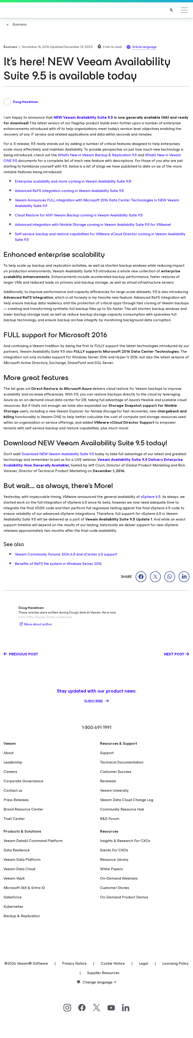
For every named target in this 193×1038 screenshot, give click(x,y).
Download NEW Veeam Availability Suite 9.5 (58, 454)
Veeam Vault (14, 878)
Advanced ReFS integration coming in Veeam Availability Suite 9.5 (69, 191)
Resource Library (114, 859)
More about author (38, 624)
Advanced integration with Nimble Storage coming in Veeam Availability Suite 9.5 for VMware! (93, 224)
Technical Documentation (121, 762)
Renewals (108, 781)
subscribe (94, 701)
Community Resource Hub (122, 809)
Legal (143, 963)
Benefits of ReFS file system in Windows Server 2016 (58, 563)
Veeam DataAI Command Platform (33, 841)
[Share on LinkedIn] (184, 576)
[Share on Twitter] (155, 576)
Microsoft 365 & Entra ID (24, 888)
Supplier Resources (103, 973)
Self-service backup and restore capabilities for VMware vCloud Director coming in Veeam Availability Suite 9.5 (100, 237)
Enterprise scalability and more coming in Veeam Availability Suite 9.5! (73, 181)
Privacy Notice (74, 963)
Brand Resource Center (23, 809)
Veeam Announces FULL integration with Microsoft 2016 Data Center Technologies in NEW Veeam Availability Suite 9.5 (97, 203)
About (9, 753)
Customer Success (115, 771)
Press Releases (16, 800)
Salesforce (13, 897)
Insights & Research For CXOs (125, 841)
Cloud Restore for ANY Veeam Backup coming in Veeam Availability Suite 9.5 (79, 215)
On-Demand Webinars (119, 878)
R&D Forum (109, 818)
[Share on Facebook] (141, 576)
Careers (10, 771)
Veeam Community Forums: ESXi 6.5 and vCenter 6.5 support (66, 554)
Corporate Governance (23, 781)
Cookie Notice (113, 963)
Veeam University (114, 790)
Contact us (13, 790)
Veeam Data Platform (22, 859)
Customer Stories (114, 888)
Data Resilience (17, 850)
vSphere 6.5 (151, 497)
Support (107, 753)
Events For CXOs (114, 850)
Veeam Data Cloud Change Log (126, 800)
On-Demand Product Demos (124, 897)
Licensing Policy (175, 963)
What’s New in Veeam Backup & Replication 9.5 (97, 155)
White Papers (111, 869)
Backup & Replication (22, 916)
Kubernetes (13, 906)
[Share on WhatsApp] (169, 576)
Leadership (13, 762)
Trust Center (14, 818)
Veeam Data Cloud (19, 869)
